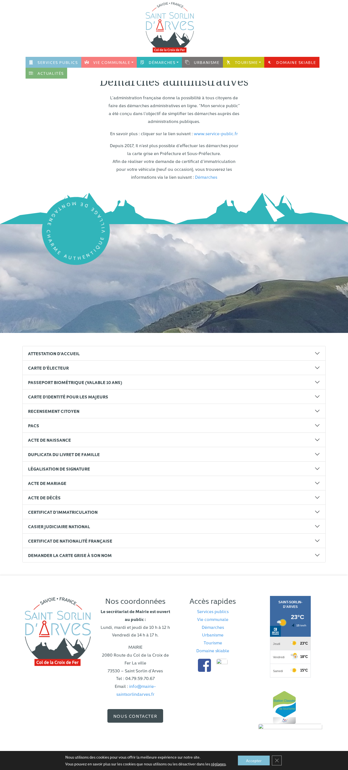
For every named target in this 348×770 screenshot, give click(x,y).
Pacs (33, 425)
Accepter (254, 760)
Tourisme (246, 62)
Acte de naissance (49, 440)
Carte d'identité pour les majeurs (68, 397)
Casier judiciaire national (59, 526)
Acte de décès (44, 497)
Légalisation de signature (59, 469)
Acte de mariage (47, 483)
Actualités (51, 73)
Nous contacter (135, 716)
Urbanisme (206, 62)
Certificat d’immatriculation (63, 512)
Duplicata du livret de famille (64, 454)
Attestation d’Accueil (54, 353)
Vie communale (111, 62)
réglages (218, 763)
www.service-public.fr (216, 133)
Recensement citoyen (53, 411)
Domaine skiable (296, 62)
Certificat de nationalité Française (70, 541)
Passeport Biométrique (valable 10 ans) (75, 382)
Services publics (58, 62)
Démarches (162, 62)
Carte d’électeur (48, 368)
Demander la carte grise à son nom (70, 555)
